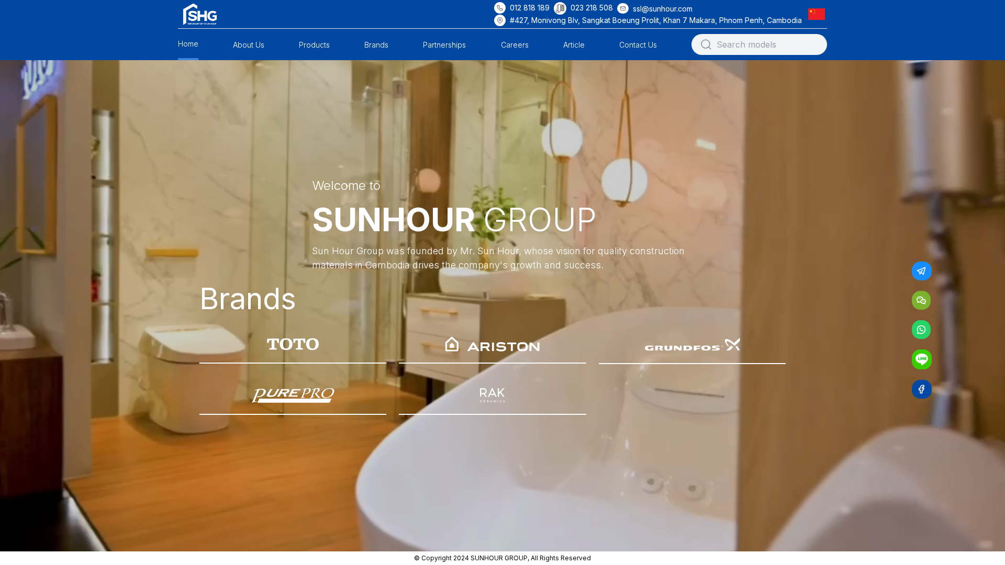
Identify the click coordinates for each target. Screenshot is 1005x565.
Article (574, 44)
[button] (818, 13)
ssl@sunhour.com (663, 8)
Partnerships (444, 44)
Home (188, 43)
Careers (515, 44)
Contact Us (638, 44)
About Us (248, 44)
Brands (376, 44)
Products (314, 44)
